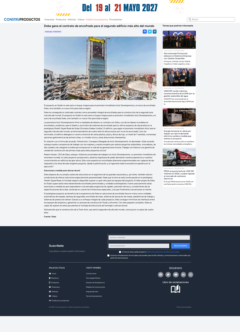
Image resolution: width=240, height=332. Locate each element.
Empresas (49, 19)
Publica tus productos (97, 19)
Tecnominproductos (94, 296)
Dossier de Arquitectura (95, 283)
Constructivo (91, 274)
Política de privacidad (184, 307)
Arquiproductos (92, 292)
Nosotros (55, 278)
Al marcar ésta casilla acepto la (150, 252)
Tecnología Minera (93, 278)
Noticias (72, 19)
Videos (80, 19)
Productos (61, 19)
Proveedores (115, 19)
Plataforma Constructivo (95, 287)
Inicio (54, 274)
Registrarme (180, 246)
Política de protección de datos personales (162, 252)
